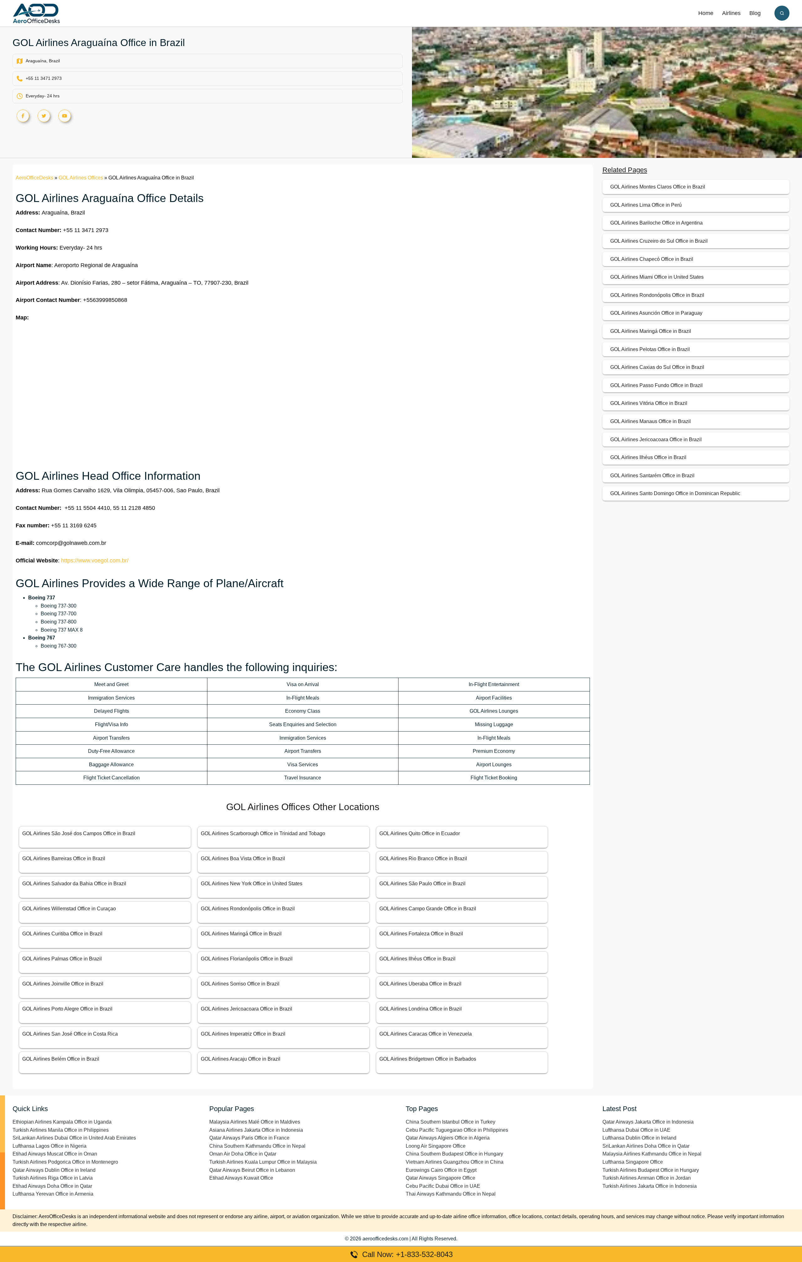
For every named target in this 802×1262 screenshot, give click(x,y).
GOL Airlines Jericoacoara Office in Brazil (246, 1008)
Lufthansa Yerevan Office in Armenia (53, 1194)
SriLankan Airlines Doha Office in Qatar (646, 1146)
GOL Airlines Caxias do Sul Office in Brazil (657, 367)
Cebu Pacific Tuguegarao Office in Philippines (457, 1130)
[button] (781, 13)
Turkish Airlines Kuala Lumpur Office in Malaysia (263, 1162)
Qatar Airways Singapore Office (440, 1178)
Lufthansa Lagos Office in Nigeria (49, 1146)
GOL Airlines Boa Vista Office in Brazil (243, 858)
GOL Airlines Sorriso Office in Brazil (240, 983)
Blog (755, 13)
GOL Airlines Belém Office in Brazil (60, 1059)
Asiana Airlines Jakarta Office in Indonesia (256, 1130)
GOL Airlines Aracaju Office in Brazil (240, 1059)
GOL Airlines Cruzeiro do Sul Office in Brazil (659, 241)
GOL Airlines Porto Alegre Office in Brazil (67, 1008)
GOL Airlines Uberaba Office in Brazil (420, 983)
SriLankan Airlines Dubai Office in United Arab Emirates (74, 1137)
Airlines (731, 13)
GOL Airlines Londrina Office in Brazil (420, 1008)
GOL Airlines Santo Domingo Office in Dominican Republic (675, 493)
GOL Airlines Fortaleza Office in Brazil (421, 933)
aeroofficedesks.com (385, 1238)
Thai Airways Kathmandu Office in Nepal (451, 1194)
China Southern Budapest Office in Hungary (454, 1153)
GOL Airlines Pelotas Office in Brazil (650, 349)
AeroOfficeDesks (34, 177)
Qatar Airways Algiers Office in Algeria (448, 1137)
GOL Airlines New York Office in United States (251, 883)
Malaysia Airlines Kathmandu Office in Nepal (651, 1153)
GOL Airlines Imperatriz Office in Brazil (243, 1034)
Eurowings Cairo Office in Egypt (441, 1170)
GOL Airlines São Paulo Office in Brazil (422, 883)
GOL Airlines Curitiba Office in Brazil (62, 933)
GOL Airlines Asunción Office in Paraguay (656, 313)
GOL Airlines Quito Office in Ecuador (419, 833)
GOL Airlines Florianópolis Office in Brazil (247, 958)
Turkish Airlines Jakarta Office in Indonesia (649, 1186)
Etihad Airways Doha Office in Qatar (52, 1186)
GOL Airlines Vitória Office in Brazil (648, 403)
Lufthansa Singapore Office (632, 1162)
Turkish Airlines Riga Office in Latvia (53, 1178)
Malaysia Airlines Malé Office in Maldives (254, 1122)
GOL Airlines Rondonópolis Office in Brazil (248, 908)
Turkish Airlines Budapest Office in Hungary (650, 1170)
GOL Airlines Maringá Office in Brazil (241, 933)
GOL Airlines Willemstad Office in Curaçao (69, 908)
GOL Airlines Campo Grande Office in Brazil (427, 908)
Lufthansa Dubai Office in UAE (636, 1130)
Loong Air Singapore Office (436, 1146)
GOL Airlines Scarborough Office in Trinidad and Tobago (263, 833)
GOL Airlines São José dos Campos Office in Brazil (78, 833)
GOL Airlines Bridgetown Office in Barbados (427, 1059)
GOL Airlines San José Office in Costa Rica (70, 1034)
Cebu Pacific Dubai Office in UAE (443, 1186)
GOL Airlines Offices (81, 177)
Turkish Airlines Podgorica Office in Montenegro (65, 1162)
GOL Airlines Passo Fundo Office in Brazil (656, 385)
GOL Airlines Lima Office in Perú (646, 205)
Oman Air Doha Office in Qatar (242, 1153)
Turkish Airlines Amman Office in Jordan (646, 1178)
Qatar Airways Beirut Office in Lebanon (252, 1170)
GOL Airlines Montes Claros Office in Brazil (657, 186)
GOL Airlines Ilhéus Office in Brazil (417, 958)
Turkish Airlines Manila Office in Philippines (61, 1130)
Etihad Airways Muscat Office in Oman (55, 1153)
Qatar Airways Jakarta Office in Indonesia (648, 1122)
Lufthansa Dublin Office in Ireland (639, 1137)
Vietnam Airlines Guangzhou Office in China (454, 1162)
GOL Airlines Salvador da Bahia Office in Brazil (74, 883)
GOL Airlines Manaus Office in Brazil (650, 421)
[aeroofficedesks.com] (36, 13)
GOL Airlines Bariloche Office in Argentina (656, 222)
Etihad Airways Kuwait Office (241, 1178)
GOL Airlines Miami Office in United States (657, 277)
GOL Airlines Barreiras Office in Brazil (63, 858)
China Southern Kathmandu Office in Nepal (257, 1146)
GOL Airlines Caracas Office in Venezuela (425, 1034)
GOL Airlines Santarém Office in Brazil (652, 475)
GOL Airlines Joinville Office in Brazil (62, 983)
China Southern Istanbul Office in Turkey (450, 1122)
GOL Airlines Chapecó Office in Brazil (651, 259)
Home (705, 13)
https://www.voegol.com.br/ (94, 560)
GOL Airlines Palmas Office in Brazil (62, 958)
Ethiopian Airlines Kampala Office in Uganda (62, 1122)
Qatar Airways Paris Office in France (249, 1137)
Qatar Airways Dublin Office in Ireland (54, 1170)
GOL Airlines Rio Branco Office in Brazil (423, 858)
